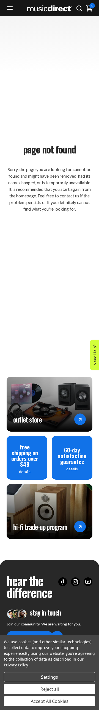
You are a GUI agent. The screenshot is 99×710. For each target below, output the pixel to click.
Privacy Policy (16, 664)
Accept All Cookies (49, 701)
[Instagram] (75, 581)
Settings (49, 677)
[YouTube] (88, 581)
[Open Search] (79, 8)
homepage (26, 195)
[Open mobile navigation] (10, 8)
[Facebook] (62, 581)
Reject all (49, 689)
